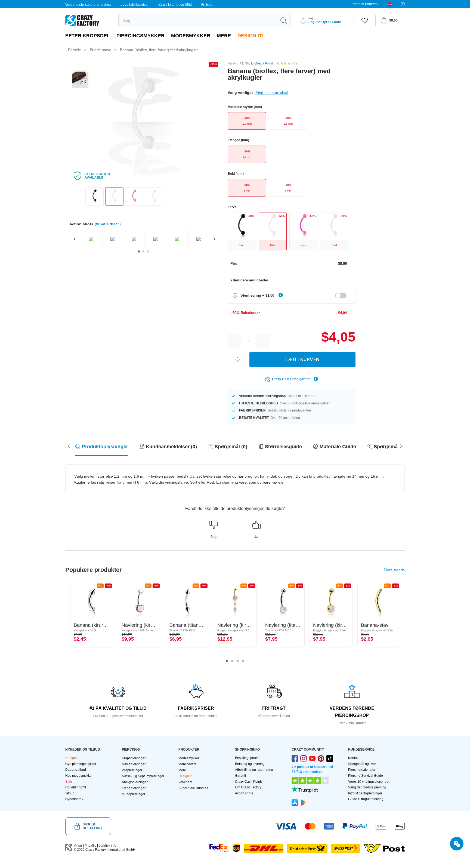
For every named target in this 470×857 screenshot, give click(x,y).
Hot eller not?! (75, 787)
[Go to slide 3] (148, 251)
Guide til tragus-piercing (366, 799)
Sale (68, 782)
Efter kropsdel (87, 35)
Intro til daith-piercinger (365, 793)
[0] (364, 20)
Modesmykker (190, 35)
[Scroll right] (68, 445)
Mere (224, 35)
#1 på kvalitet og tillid (175, 5)
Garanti (240, 776)
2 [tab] (232, 661)
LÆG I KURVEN (302, 359)
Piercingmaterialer (361, 770)
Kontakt (353, 758)
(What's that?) (108, 224)
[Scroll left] (401, 445)
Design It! (250, 35)
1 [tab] (227, 661)
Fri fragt (207, 5)
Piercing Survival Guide (365, 776)
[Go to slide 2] (143, 251)
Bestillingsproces (247, 758)
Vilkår (78, 845)
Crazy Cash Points (248, 782)
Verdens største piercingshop (88, 5)
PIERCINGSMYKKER (140, 35)
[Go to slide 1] (139, 251)
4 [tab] (243, 661)
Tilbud (70, 793)
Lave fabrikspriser (134, 5)
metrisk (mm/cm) (366, 4)
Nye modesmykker (79, 776)
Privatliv (90, 845)
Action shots (244, 793)
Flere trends (394, 570)
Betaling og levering (250, 764)
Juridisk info (107, 845)
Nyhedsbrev (74, 799)
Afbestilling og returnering (254, 770)
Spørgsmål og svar (362, 764)
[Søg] (283, 20)
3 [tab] (237, 661)
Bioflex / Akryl (262, 63)
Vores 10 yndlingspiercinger (368, 782)
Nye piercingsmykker (80, 764)
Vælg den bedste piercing (367, 787)
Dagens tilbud (75, 770)
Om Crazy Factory (248, 787)
